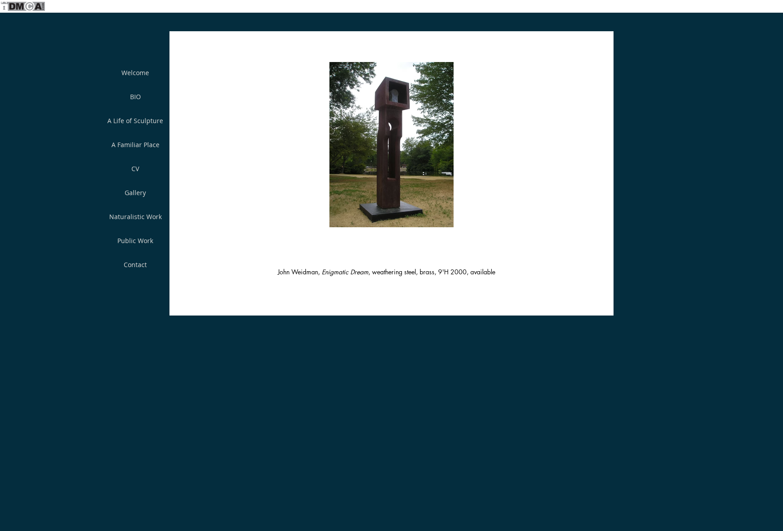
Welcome (135, 72)
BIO (135, 96)
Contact (135, 264)
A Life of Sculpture (135, 120)
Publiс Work (135, 240)
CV (135, 168)
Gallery (135, 192)
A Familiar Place (135, 144)
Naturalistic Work (135, 216)
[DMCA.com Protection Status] (22, 10)
